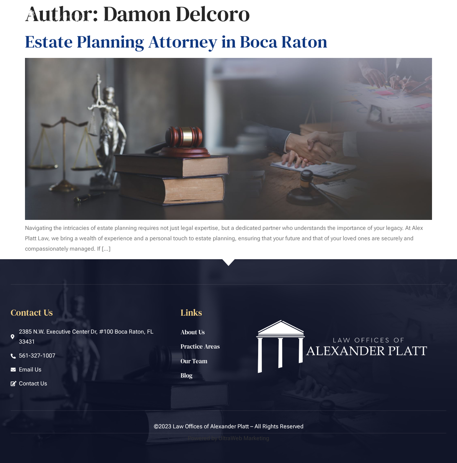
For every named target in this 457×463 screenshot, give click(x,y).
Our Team (373, 24)
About (284, 24)
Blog (403, 24)
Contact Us (434, 24)
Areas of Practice (326, 24)
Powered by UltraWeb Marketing (228, 438)
